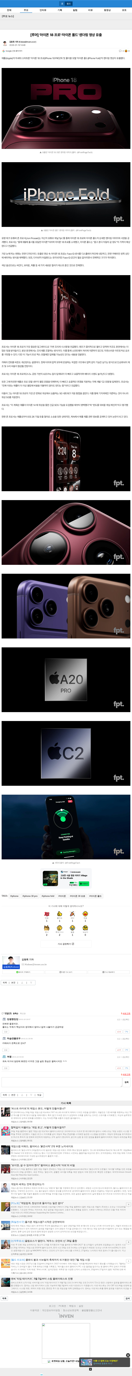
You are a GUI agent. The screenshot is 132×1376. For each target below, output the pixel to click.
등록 (126, 1082)
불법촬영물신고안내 (92, 1310)
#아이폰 (62, 896)
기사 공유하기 (64, 944)
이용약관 (34, 1310)
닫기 (128, 1355)
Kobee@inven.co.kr (27, 42)
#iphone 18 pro (30, 896)
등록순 (15, 1013)
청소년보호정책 (71, 1310)
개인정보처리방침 (51, 1310)
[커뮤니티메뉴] (3, 3)
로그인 (52, 1306)
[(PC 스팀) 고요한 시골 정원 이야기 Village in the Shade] (50, 878)
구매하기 (85, 884)
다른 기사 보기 (67, 972)
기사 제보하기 (110, 972)
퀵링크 (72, 1306)
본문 (13, 982)
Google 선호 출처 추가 (14, 51)
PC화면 (62, 1306)
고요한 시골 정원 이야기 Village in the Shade (74, 876)
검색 (128, 1298)
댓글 (39, 1095)
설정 (81, 1306)
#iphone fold (48, 896)
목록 (4, 982)
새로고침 (126, 1013)
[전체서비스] (128, 3)
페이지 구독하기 (24, 972)
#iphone (14, 896)
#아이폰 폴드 (95, 896)
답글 (5, 1032)
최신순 (23, 1013)
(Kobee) (11, 967)
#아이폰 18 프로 (77, 896)
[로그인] (122, 3)
